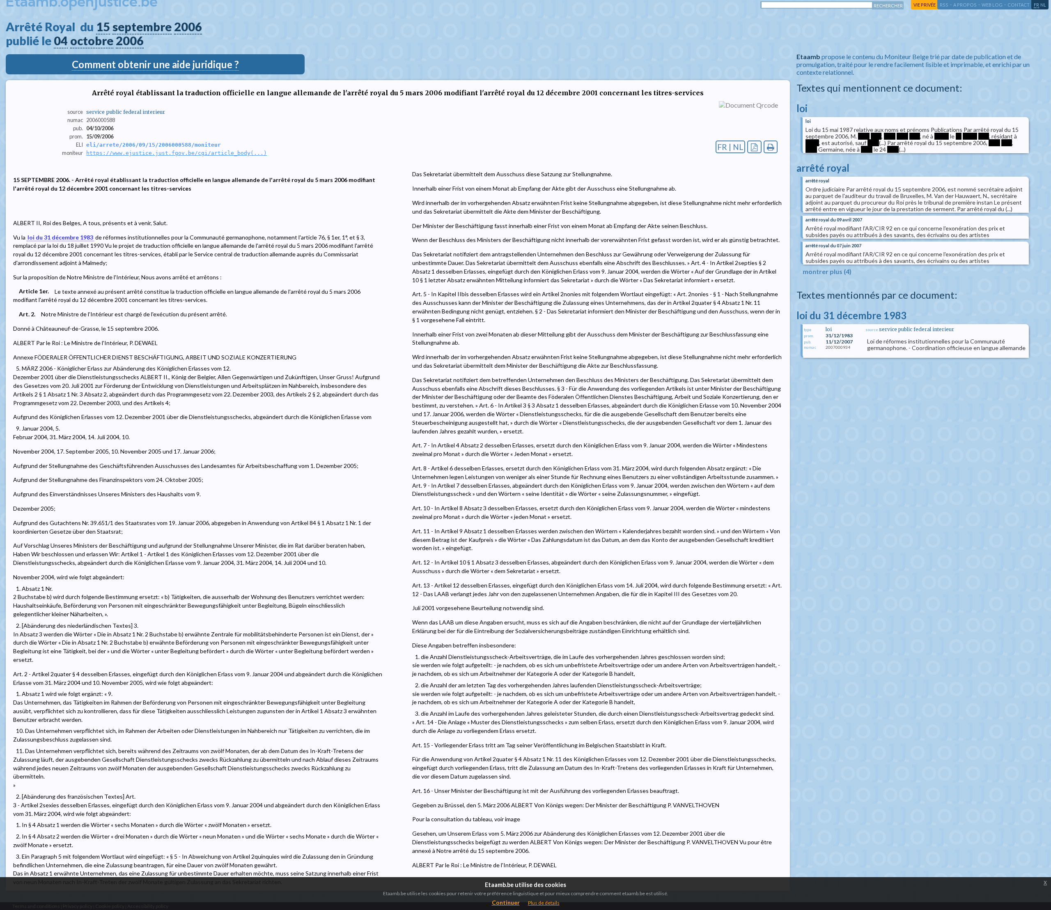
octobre (91, 41)
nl (1043, 4)
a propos (965, 4)
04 (61, 41)
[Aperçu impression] (771, 147)
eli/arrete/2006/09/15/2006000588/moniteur (153, 145)
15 (103, 27)
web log (992, 4)
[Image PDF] (754, 147)
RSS (944, 4)
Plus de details (544, 903)
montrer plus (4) (827, 271)
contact (1018, 4)
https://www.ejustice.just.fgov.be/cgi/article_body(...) (176, 153)
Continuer (506, 902)
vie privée (924, 4)
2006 (188, 27)
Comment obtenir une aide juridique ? (155, 64)
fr (1036, 4)
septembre (142, 27)
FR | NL (730, 147)
